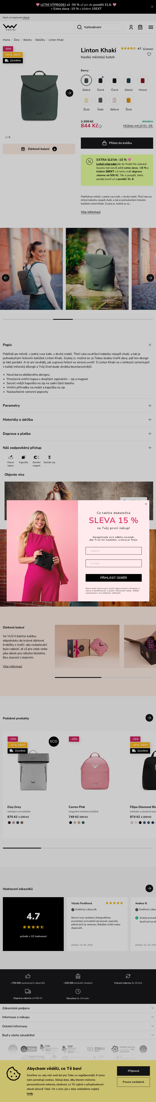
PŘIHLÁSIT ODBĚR (113, 578)
